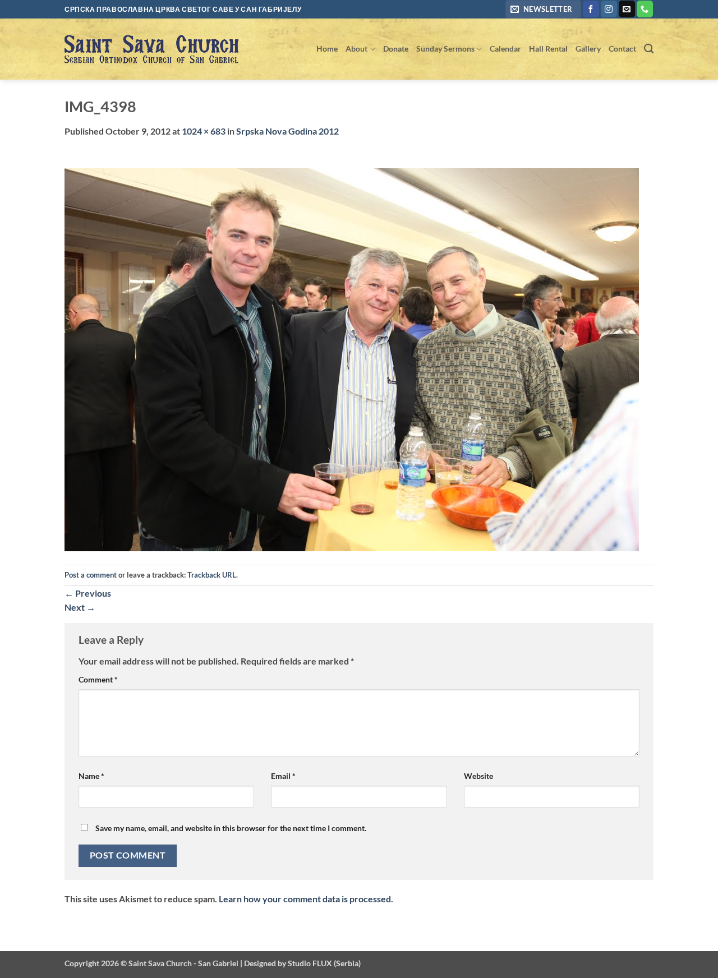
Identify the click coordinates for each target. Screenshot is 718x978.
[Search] (648, 49)
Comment (98, 679)
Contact (622, 48)
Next (80, 607)
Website (478, 776)
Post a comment (91, 574)
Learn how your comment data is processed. (306, 898)
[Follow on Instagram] (609, 9)
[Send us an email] (627, 9)
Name (91, 776)
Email (283, 776)
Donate (395, 48)
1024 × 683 (203, 131)
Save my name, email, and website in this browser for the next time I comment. (230, 828)
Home (327, 48)
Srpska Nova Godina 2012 (287, 131)
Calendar (505, 48)
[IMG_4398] (352, 358)
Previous (88, 593)
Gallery (588, 48)
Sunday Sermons (445, 48)
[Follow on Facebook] (591, 9)
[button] (543, 9)
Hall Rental (548, 48)
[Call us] (645, 9)
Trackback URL (211, 574)
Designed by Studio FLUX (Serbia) (302, 963)
